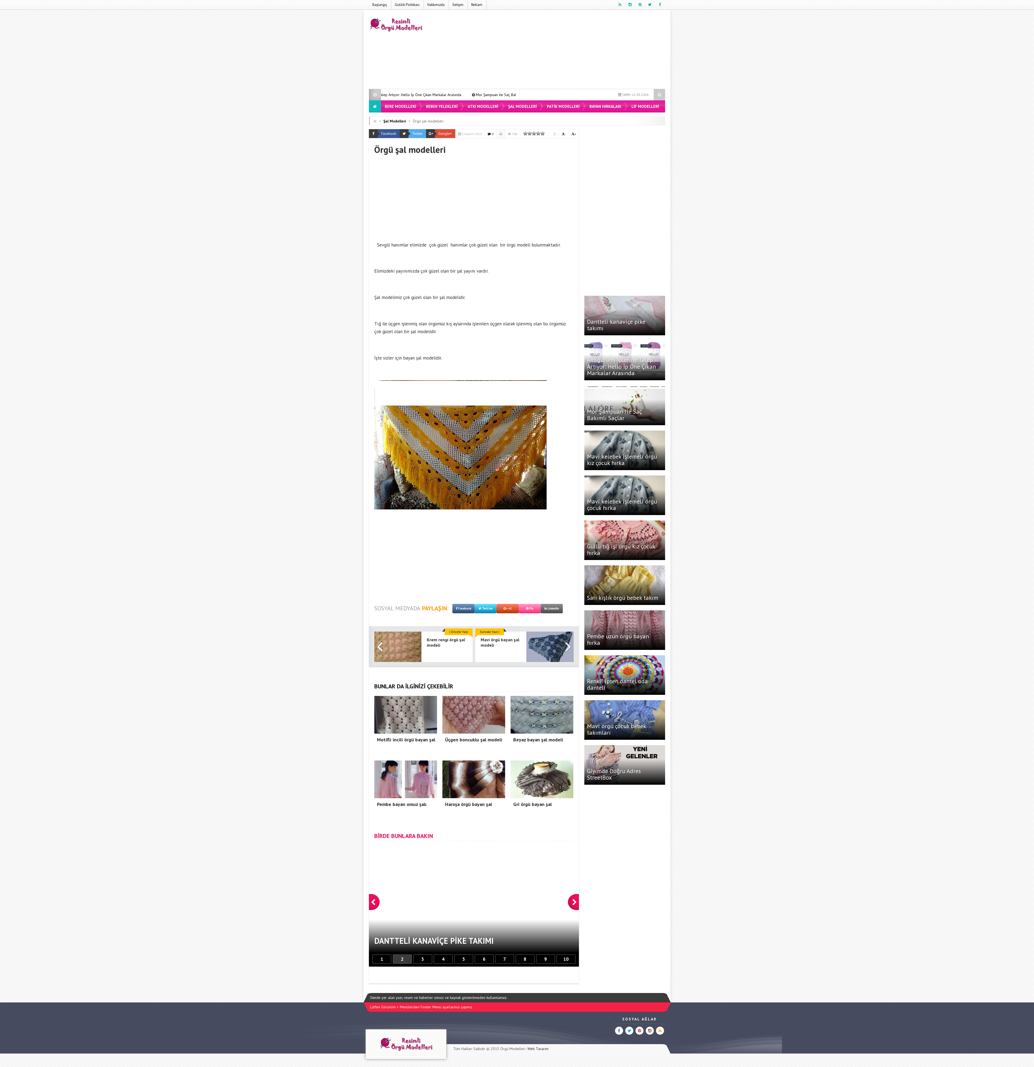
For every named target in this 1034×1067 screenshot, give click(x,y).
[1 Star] (525, 133)
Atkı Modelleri (483, 106)
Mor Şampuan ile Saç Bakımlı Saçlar (391, 94)
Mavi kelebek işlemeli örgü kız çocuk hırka (468, 94)
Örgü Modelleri (512, 1048)
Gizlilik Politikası (407, 4)
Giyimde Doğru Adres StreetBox (614, 774)
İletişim (457, 4)
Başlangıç (379, 4)
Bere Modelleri (400, 106)
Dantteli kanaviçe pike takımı (616, 325)
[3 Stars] (534, 133)
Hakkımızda (436, 4)
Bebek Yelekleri (441, 106)
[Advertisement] (567, 50)
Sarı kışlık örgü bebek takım (622, 597)
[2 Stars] (530, 133)
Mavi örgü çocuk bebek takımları (616, 729)
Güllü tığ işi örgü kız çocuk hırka (621, 550)
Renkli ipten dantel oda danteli (617, 684)
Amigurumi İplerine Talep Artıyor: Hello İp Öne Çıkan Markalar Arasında (621, 366)
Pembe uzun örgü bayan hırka (618, 639)
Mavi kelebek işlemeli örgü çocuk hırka (622, 505)
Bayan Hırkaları (605, 106)
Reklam (476, 4)
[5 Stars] (542, 133)
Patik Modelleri (563, 106)
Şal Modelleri (522, 106)
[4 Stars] (538, 133)
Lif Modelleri (645, 106)
